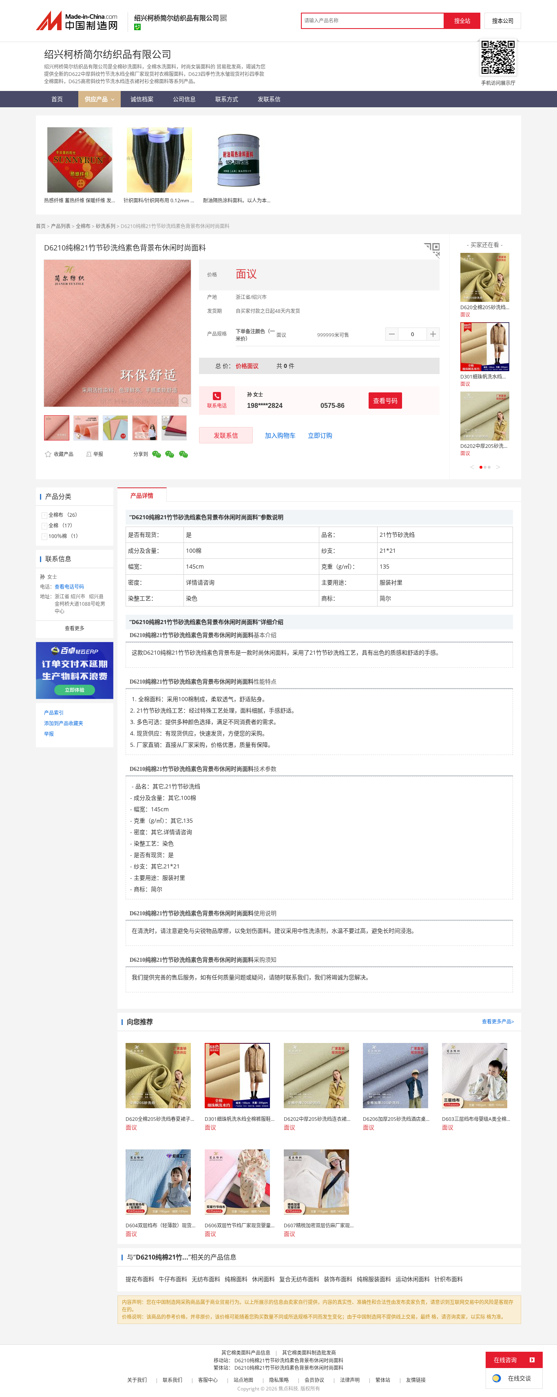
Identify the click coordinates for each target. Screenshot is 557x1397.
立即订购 (320, 435)
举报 (98, 454)
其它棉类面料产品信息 (245, 1352)
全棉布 (83, 226)
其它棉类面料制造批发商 (309, 1352)
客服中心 (208, 1380)
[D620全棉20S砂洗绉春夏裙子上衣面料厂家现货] (484, 277)
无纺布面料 (206, 1279)
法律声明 (350, 1380)
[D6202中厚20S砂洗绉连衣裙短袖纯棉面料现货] (484, 416)
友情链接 (416, 1380)
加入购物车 (280, 435)
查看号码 (385, 400)
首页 (41, 226)
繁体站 (383, 1380)
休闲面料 (263, 1279)
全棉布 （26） (64, 514)
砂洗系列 (105, 226)
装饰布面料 (338, 1279)
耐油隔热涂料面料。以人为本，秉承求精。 (249, 200)
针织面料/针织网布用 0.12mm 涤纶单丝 (167, 200)
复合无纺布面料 (299, 1279)
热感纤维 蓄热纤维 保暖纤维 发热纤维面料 (90, 200)
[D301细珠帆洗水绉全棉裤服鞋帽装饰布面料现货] (484, 346)
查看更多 (74, 628)
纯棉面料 (236, 1279)
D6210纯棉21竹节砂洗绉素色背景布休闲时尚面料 (288, 1360)
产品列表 (61, 226)
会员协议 (314, 1380)
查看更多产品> (498, 1021)
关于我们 (137, 1380)
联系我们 (172, 1380)
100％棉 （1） (65, 536)
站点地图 (243, 1380)
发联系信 (226, 435)
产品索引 (54, 712)
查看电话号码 (69, 586)
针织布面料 (448, 1279)
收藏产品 (63, 454)
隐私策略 (279, 1380)
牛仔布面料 (173, 1279)
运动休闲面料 (413, 1279)
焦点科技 (288, 1388)
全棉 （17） (62, 525)
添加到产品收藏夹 (63, 723)
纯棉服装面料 (374, 1279)
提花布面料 (140, 1279)
